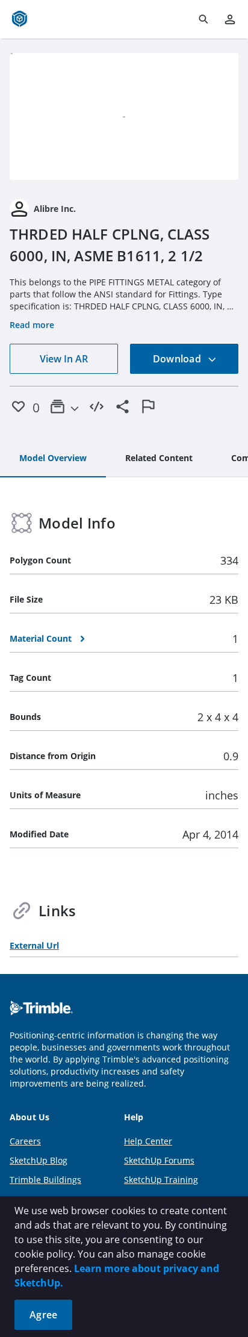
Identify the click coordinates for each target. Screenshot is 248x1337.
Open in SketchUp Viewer (124, 116)
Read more (32, 324)
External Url (34, 945)
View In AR (64, 358)
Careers (25, 1141)
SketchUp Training (161, 1179)
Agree (43, 1314)
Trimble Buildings (45, 1179)
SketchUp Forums (159, 1160)
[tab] (53, 458)
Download (178, 358)
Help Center (148, 1141)
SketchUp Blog (38, 1160)
